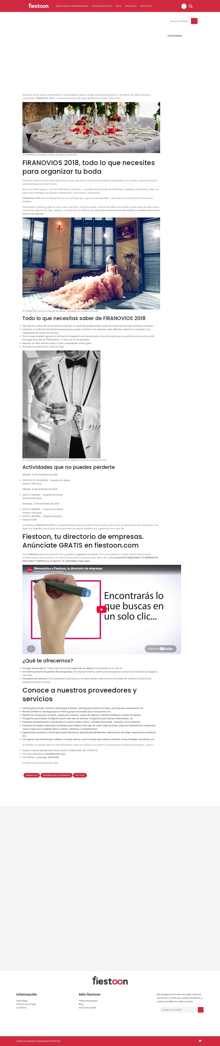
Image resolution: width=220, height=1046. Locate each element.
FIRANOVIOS (32, 775)
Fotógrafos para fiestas (182, 62)
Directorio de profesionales (72, 6)
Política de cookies (26, 1004)
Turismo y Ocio (178, 94)
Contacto (146, 6)
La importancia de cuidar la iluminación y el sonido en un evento (187, 175)
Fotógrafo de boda (180, 57)
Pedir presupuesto (102, 6)
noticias (80, 775)
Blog (118, 6)
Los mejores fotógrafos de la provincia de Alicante (186, 155)
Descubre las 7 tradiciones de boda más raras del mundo (188, 196)
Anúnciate (130, 6)
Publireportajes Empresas (183, 80)
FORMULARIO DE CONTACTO (83, 750)
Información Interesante (56, 775)
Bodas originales (179, 42)
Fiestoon (175, 52)
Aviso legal (21, 1000)
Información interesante (50, 78)
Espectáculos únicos (180, 47)
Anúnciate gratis (87, 1007)
